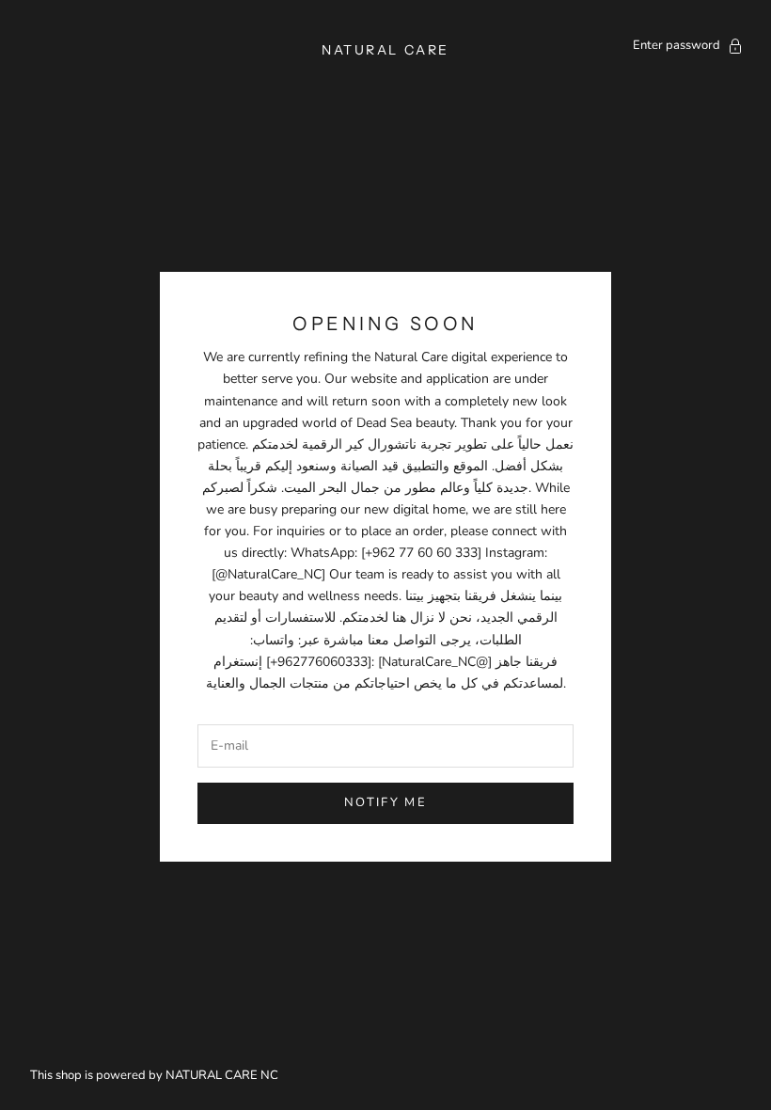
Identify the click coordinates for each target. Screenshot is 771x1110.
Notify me (385, 802)
